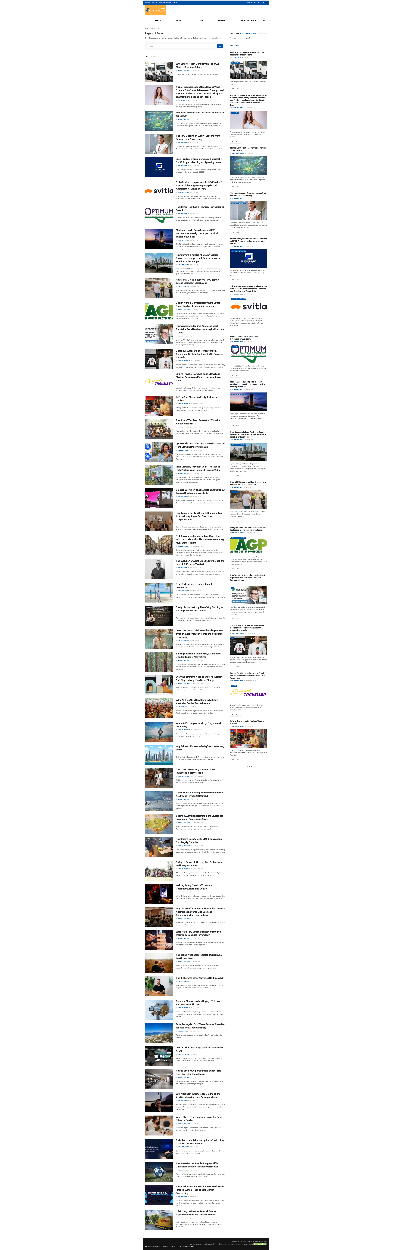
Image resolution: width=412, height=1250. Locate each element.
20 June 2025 (196, 1031)
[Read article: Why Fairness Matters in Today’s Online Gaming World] (159, 755)
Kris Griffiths (182, 706)
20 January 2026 (197, 473)
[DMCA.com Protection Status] (260, 1244)
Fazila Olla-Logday (184, 70)
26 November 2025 (196, 614)
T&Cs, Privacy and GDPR (186, 1246)
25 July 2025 (196, 938)
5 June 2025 (194, 1054)
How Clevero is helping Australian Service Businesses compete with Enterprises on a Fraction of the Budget (198, 258)
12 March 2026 (196, 336)
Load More (249, 766)
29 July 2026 (196, 70)
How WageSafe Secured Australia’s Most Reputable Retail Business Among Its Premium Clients (200, 329)
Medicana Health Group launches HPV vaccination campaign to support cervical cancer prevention (197, 233)
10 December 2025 (197, 546)
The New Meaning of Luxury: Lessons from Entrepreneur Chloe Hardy (248, 194)
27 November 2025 (196, 591)
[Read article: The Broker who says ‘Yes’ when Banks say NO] (159, 986)
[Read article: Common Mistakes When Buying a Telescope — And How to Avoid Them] (159, 1010)
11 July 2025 (196, 961)
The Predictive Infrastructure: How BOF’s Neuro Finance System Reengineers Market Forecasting (200, 1190)
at (232, 158)
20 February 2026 (196, 384)
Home (146, 28)
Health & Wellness (239, 394)
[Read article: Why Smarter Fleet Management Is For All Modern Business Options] (159, 72)
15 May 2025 (194, 1147)
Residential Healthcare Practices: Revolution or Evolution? (244, 337)
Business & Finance (239, 203)
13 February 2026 (196, 427)
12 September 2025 (197, 776)
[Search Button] (264, 20)
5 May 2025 (194, 1196)
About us (154, 2)
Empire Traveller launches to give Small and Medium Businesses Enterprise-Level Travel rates (198, 377)
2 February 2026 (197, 450)
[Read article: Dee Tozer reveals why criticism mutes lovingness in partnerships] (159, 778)
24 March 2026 (195, 286)
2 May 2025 (194, 1218)
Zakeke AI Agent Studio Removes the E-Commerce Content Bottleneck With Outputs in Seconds (200, 354)
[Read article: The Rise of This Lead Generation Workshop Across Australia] (159, 429)
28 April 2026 (195, 240)
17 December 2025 (197, 523)
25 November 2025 (196, 640)
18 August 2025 (196, 892)
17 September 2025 (198, 753)
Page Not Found (154, 28)
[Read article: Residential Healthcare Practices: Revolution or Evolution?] (159, 215)
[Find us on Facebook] (263, 3)
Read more (236, 88)
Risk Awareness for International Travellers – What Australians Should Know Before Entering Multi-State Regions (200, 539)
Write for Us (156, 1246)
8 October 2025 (197, 730)
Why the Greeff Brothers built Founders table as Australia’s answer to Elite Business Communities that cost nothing (200, 912)
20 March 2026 (196, 309)
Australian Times (183, 100)
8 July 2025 (194, 981)
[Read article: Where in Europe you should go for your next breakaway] (159, 732)
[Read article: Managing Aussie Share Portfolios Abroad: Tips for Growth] (159, 121)
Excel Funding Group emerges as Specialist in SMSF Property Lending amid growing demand (248, 240)
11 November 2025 (197, 683)
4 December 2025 (196, 567)
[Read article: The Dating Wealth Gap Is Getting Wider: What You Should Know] (159, 963)
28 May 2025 (194, 1100)
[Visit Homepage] (155, 10)
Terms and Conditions (164, 2)
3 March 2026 (196, 361)
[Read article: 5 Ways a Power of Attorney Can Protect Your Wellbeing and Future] (159, 871)
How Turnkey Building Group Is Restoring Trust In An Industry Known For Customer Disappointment (199, 516)
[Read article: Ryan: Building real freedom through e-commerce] (159, 593)
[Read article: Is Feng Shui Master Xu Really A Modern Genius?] (159, 406)
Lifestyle (179, 20)
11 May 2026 (194, 192)
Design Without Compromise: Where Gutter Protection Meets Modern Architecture (248, 528)
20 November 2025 (197, 660)
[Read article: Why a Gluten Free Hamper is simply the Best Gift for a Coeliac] (159, 1125)
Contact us (176, 2)
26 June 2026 (195, 165)
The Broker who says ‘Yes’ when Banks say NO (199, 978)
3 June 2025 (195, 1077)
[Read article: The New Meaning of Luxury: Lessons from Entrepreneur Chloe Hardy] (159, 144)
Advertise (148, 2)
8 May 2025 (195, 1170)
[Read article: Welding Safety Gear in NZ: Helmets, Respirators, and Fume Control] (159, 894)
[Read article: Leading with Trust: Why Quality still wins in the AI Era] (159, 1056)
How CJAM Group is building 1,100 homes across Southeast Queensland (248, 483)
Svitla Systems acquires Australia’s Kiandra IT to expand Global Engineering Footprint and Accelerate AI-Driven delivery (200, 185)
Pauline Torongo (183, 142)
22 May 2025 (195, 1123)
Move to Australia (248, 20)
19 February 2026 (197, 404)
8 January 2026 (196, 496)
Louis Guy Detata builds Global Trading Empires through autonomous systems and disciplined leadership (200, 633)
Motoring (235, 62)
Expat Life (222, 20)
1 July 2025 (195, 1008)
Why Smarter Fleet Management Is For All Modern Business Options (247, 53)
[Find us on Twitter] (266, 3)
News (157, 20)
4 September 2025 (197, 799)
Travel (201, 20)
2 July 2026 (195, 119)
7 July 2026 (194, 100)
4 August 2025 (196, 918)
